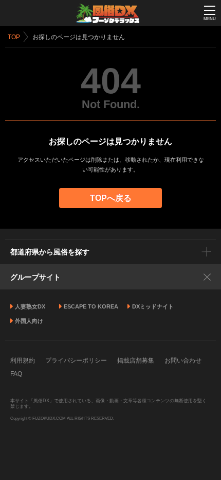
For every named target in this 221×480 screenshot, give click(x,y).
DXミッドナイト (153, 306)
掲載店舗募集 (135, 360)
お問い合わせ (182, 360)
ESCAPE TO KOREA (91, 306)
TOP (14, 37)
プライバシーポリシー (76, 360)
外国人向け (29, 321)
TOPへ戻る (111, 198)
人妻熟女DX (30, 306)
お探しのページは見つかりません (78, 37)
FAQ (16, 374)
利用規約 (22, 360)
